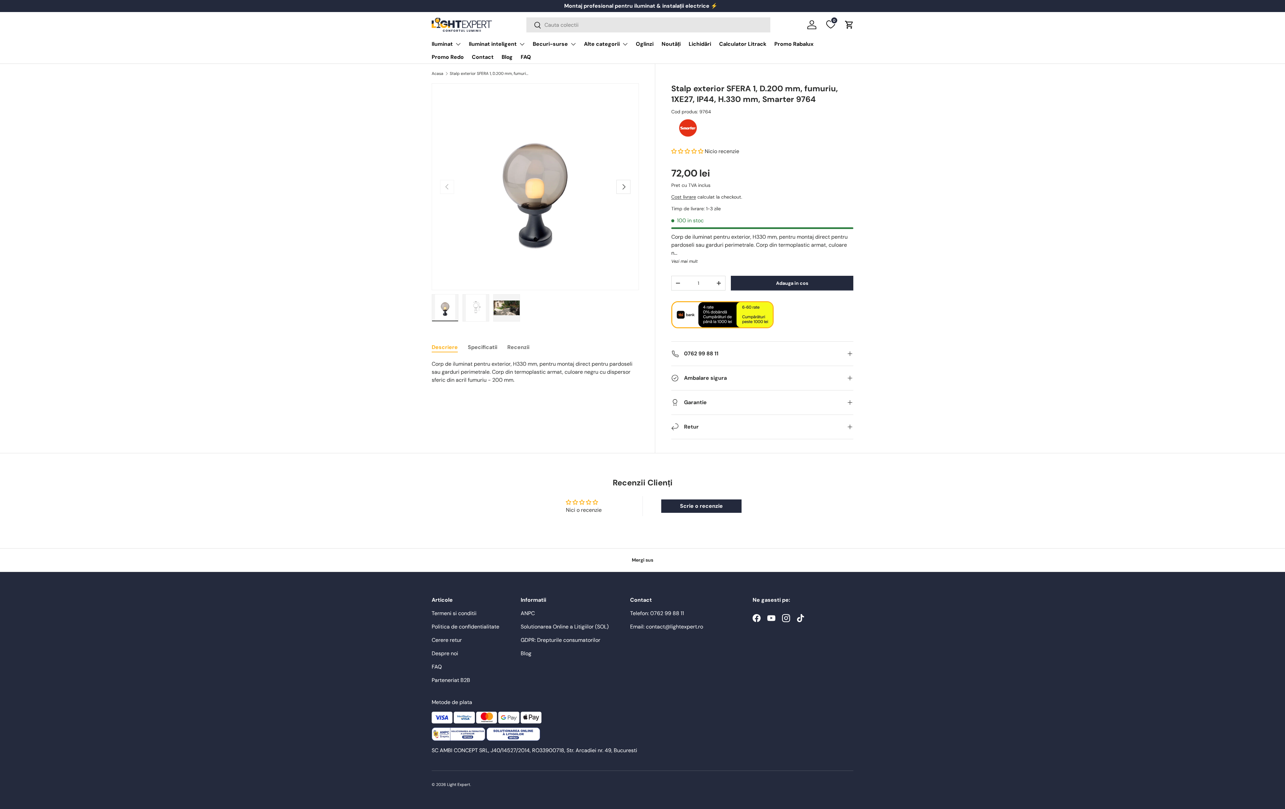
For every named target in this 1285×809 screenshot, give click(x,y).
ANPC (528, 613)
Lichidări (700, 43)
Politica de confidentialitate (465, 626)
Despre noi (445, 653)
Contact (483, 57)
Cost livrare (683, 197)
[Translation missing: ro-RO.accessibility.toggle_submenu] (458, 44)
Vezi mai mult (684, 261)
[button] (849, 24)
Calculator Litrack (742, 43)
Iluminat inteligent (493, 43)
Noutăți (671, 43)
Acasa (437, 73)
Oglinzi (645, 43)
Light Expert (458, 784)
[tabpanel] (535, 372)
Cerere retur (447, 640)
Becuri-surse (550, 43)
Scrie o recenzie (701, 505)
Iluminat (442, 43)
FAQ (526, 57)
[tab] (445, 347)
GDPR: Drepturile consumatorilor (560, 640)
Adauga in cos (792, 283)
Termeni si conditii (454, 613)
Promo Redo (448, 57)
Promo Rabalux (793, 43)
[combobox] (648, 24)
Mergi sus (642, 560)
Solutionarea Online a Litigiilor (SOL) (565, 626)
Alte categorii (602, 43)
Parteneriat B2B (451, 680)
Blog (507, 57)
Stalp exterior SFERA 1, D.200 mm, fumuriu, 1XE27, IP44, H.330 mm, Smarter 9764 (490, 73)
